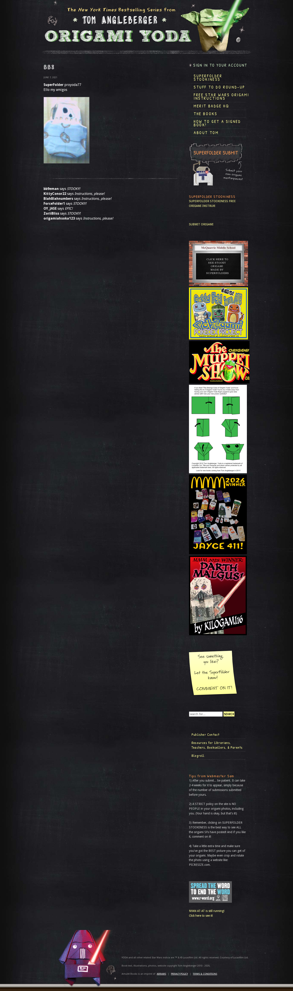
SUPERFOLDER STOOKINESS (208, 201)
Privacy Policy (179, 974)
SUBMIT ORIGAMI (201, 224)
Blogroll (198, 755)
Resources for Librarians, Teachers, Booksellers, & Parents (217, 745)
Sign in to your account (220, 65)
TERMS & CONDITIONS (205, 974)
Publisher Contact (205, 734)
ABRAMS (161, 974)
